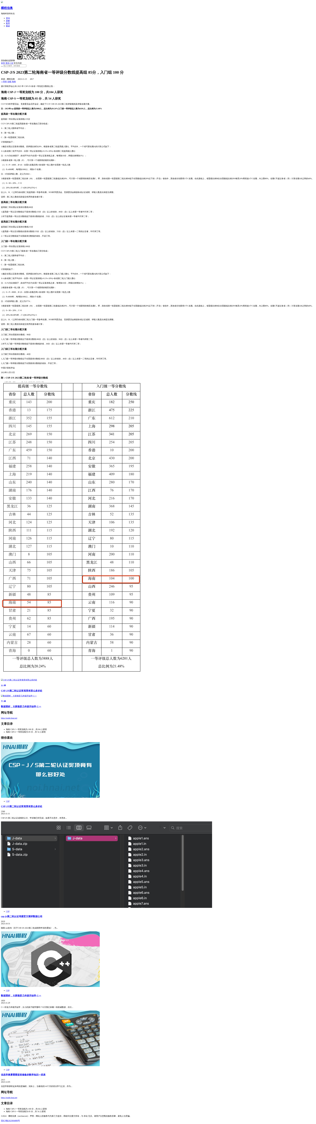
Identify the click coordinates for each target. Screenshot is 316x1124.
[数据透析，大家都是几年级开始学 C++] (50, 986)
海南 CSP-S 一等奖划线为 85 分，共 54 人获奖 (26, 732)
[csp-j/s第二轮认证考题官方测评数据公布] (106, 907)
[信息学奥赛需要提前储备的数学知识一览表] (50, 1065)
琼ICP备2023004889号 (10, 1121)
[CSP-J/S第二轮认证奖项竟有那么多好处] (50, 797)
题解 (8, 21)
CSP (11, 63)
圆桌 (8, 26)
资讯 (8, 18)
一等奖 (4, 82)
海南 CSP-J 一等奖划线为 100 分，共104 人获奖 (26, 729)
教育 (8, 23)
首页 (3, 63)
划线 (9, 82)
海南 (14, 82)
